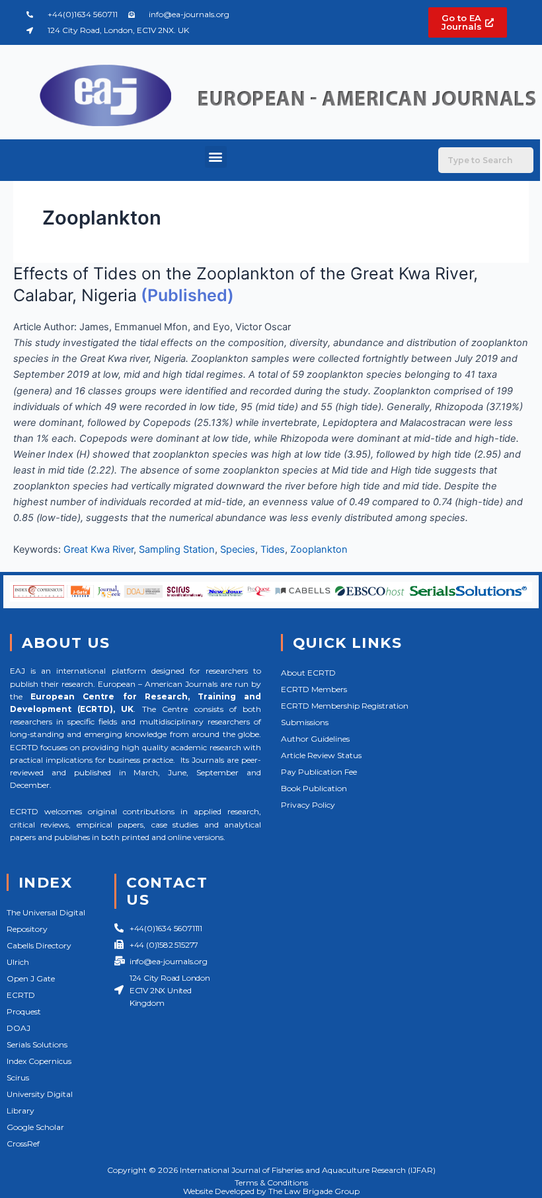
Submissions (305, 722)
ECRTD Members (314, 689)
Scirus (18, 1077)
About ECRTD (308, 673)
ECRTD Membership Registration (344, 706)
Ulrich (18, 962)
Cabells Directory (39, 945)
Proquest (24, 1011)
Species (237, 549)
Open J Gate (31, 978)
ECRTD (21, 995)
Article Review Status (321, 755)
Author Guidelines (315, 739)
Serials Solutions (37, 1044)
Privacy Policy (308, 805)
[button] (216, 157)
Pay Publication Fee (319, 772)
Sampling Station (177, 549)
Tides (272, 549)
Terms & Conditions (271, 1182)
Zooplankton (319, 549)
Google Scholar (35, 1127)
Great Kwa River (98, 549)
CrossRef (23, 1143)
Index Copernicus (39, 1061)
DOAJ (18, 1028)
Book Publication (314, 788)
